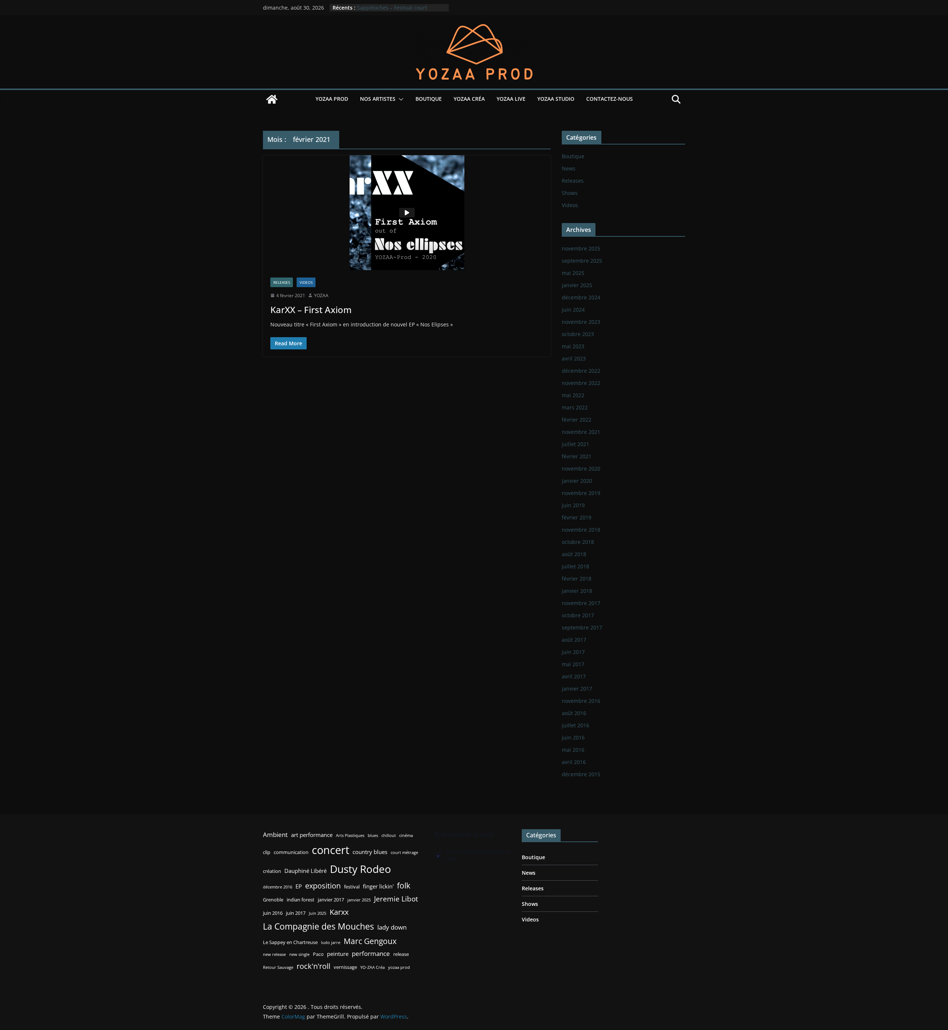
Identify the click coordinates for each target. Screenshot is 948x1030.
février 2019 (576, 517)
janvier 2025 (577, 285)
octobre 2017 (578, 615)
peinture (337, 953)
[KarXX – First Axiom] (407, 212)
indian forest (300, 899)
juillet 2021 (575, 444)
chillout (388, 835)
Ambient (275, 834)
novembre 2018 (581, 529)
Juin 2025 (317, 913)
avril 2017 (574, 676)
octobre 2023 (578, 334)
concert (330, 850)
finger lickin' (378, 886)
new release (274, 954)
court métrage (404, 852)
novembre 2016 (581, 700)
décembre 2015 (581, 774)
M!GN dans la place (381, 4)
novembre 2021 (581, 431)
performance (371, 953)
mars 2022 (575, 407)
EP (299, 886)
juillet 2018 (575, 566)
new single (299, 954)
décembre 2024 (581, 297)
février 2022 (576, 419)
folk (403, 885)
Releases (281, 282)
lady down (392, 927)
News (568, 168)
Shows (570, 192)
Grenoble (273, 899)
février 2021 (576, 456)
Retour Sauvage (278, 967)
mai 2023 (573, 346)
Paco (318, 954)
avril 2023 (574, 358)
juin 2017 (573, 651)
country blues (370, 851)
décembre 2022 (581, 370)
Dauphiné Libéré (305, 870)
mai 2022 (573, 395)
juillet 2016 (575, 725)
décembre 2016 (277, 887)
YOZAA (321, 295)
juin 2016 (573, 737)
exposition (323, 885)
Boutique (428, 98)
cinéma (406, 835)
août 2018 (574, 554)
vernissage (345, 967)
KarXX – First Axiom (311, 309)
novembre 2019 (581, 492)
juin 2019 (573, 505)
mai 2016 (573, 749)
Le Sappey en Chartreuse (290, 942)
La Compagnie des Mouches (318, 926)
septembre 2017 (582, 627)
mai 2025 (573, 272)
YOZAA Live (511, 98)
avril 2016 (574, 761)
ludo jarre (330, 942)
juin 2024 (573, 309)
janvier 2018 (577, 590)
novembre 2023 (581, 321)
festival (352, 886)
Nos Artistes (377, 98)
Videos (306, 282)
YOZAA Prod (332, 98)
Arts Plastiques (350, 835)
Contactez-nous (609, 98)
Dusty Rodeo (360, 869)
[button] (399, 99)
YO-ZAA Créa (372, 967)
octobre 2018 (578, 541)
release (401, 954)
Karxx (339, 912)
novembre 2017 (581, 603)
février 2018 (576, 578)
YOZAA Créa (469, 98)
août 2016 (574, 713)
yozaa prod (399, 967)
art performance (312, 834)
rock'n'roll (313, 966)
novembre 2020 (581, 468)
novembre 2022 (581, 382)
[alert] (473, 855)
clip (266, 852)
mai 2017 (573, 664)
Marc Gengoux (370, 941)
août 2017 (574, 639)
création (272, 871)
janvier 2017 (577, 688)
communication (291, 852)
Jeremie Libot (396, 899)
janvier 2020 (577, 480)
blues (373, 835)
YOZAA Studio (555, 98)
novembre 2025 (581, 248)
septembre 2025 (582, 260)
